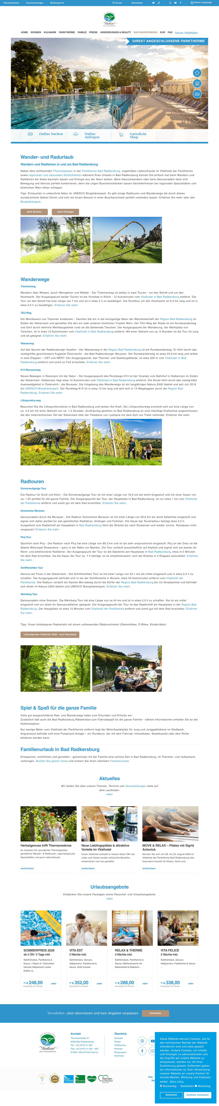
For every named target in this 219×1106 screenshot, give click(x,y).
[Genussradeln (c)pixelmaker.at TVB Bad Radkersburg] (127, 668)
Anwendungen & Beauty (115, 32)
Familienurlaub (119, 761)
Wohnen (36, 32)
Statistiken (187, 1086)
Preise (93, 32)
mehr (109, 794)
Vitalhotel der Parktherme (107, 609)
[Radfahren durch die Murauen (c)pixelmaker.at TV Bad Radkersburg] (55, 668)
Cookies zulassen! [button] (197, 1095)
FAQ (170, 32)
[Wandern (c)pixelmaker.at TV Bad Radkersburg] (127, 240)
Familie (82, 32)
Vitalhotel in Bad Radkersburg (160, 297)
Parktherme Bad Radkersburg (101, 171)
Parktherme (67, 32)
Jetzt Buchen (34, 212)
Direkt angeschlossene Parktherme (168, 41)
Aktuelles (109, 778)
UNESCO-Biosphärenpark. (42, 389)
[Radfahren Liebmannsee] (55, 240)
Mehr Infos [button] (177, 1082)
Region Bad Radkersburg (176, 319)
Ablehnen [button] (171, 1095)
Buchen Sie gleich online (52, 761)
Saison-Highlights (186, 32)
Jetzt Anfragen (65, 212)
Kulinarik (50, 32)
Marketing (204, 1086)
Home (24, 32)
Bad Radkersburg (145, 32)
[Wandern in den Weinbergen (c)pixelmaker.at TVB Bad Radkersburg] (55, 442)
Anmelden (155, 1013)
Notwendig (169, 1086)
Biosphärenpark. (31, 202)
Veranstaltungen (35, 3)
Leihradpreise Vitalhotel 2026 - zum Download (50, 635)
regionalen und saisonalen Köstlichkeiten (55, 175)
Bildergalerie (57, 3)
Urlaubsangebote (109, 887)
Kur (162, 32)
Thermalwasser (11, 3)
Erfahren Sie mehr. (67, 305)
